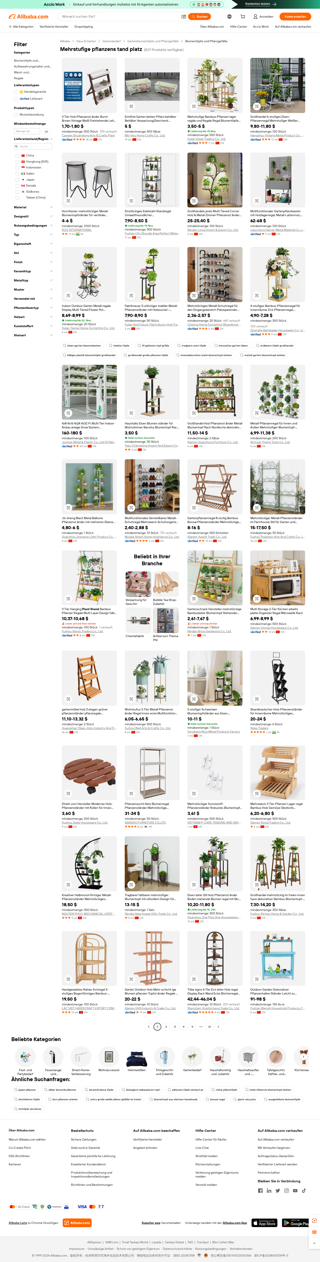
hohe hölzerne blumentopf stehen (270, 1089)
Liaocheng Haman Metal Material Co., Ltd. (277, 230)
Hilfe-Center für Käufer (211, 1139)
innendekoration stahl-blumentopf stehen (206, 355)
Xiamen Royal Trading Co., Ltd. (270, 822)
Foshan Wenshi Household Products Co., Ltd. (277, 1008)
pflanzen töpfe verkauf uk (187, 1089)
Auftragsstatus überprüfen (276, 1156)
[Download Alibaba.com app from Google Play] (296, 1222)
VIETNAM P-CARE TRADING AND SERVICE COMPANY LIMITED (215, 822)
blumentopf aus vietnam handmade (175, 1099)
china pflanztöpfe (226, 1089)
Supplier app (151, 1223)
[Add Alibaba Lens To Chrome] (77, 1222)
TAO (190, 1242)
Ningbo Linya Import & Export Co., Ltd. (212, 230)
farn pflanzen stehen (65, 1099)
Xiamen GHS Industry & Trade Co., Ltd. (150, 1008)
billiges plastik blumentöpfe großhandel (91, 355)
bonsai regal (217, 1099)
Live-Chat (202, 1147)
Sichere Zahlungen (83, 1139)
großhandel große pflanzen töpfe (148, 355)
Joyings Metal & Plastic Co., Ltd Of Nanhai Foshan (89, 442)
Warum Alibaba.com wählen (27, 1139)
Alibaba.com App (235, 1223)
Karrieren (15, 1164)
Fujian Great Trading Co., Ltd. (206, 139)
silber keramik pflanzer (62, 1089)
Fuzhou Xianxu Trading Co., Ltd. (82, 631)
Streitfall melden (206, 1156)
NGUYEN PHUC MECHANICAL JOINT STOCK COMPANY (89, 913)
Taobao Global (174, 1242)
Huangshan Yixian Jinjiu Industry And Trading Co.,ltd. (89, 728)
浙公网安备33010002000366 (231, 1255)
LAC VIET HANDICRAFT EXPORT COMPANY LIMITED (89, 1008)
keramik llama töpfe (101, 1089)
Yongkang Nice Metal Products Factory (213, 731)
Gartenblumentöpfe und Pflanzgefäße (153, 41)
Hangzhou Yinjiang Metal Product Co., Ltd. (277, 135)
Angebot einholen (145, 1147)
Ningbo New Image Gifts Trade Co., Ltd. (151, 913)
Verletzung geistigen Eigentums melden (217, 1174)
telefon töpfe (121, 345)
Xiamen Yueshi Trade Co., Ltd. (207, 536)
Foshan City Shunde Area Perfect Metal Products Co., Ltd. (152, 233)
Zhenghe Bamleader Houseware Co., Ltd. (277, 330)
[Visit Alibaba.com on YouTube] (295, 1190)
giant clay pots (247, 1099)
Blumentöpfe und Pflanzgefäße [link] (206, 41)
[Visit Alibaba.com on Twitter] (277, 1190)
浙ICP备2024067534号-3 (271, 1255)
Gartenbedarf (112, 41)
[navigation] (33, 534)
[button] (183, 16)
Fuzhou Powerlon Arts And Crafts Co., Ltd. (277, 536)
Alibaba (65, 41)
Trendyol (203, 1242)
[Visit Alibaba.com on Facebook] (260, 1190)
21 (209, 1026)
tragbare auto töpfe (194, 345)
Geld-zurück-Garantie (85, 1147)
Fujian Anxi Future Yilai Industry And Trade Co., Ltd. (152, 324)
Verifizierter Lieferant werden (277, 1164)
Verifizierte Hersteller (147, 1139)
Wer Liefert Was (223, 1242)
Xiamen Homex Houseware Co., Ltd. (274, 627)
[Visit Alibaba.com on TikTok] (304, 1190)
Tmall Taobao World (135, 1242)
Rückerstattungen (207, 1164)
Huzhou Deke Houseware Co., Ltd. (85, 822)
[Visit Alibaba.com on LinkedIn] (269, 1190)
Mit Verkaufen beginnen (274, 1147)
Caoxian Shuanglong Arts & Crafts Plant (88, 135)
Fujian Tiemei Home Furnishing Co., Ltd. (88, 328)
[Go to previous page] (149, 1027)
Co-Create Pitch (20, 1147)
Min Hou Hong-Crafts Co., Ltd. (145, 135)
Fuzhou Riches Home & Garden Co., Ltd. (277, 913)
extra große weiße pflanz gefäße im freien (115, 1099)
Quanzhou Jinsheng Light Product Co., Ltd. (89, 536)
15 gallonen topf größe (155, 345)
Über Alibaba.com (21, 1130)
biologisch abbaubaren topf (143, 1089)
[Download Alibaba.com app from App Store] (264, 1222)
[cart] (243, 17)
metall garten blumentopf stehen (264, 355)
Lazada (156, 1242)
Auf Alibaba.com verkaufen (276, 1139)
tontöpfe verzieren (30, 1109)
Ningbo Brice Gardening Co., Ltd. (209, 631)
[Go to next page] (218, 1027)
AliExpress (94, 1242)
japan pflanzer (27, 1089)
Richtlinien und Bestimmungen (92, 1184)
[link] (314, 1220)
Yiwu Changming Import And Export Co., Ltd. (152, 445)
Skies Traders (259, 728)
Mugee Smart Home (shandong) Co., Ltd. (152, 536)
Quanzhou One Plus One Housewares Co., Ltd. (215, 917)
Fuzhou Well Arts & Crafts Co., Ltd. (148, 728)
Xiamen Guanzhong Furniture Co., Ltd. (212, 442)
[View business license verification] (199, 1255)
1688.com (111, 1242)
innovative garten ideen (233, 345)
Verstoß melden (206, 1184)
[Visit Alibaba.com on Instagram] (286, 1190)
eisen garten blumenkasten (84, 345)
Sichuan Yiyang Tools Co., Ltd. (270, 442)
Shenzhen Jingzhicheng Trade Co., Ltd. (213, 1008)
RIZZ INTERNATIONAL (77, 230)
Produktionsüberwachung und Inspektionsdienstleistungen (91, 1174)
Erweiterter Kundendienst (88, 1164)
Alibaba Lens (18, 1223)
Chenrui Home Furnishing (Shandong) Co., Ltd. (215, 324)
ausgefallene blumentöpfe (284, 1099)
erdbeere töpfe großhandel (276, 345)
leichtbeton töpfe (29, 1099)
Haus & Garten (86, 41)
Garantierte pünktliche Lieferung (93, 1156)
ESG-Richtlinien (19, 1156)
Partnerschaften (269, 1172)
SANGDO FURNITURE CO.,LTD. (145, 822)
